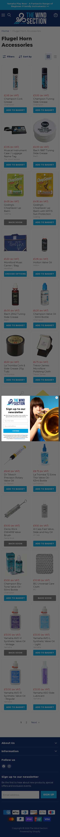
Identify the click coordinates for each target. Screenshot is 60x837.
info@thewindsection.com (20, 438)
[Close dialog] (56, 397)
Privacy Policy (25, 434)
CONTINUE (15, 430)
